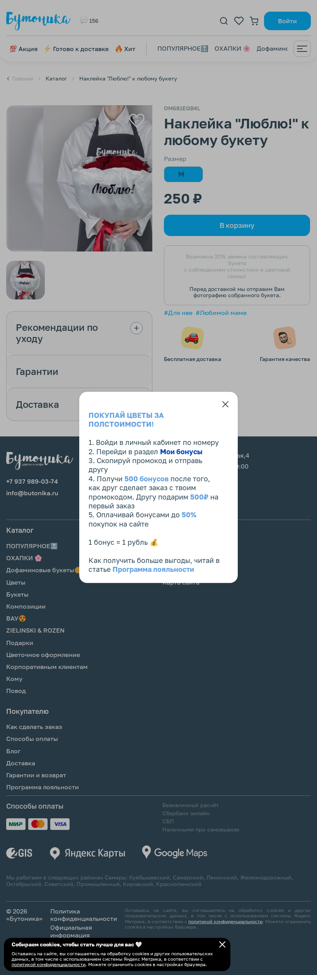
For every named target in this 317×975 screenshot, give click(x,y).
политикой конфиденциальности (48, 964)
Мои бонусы (181, 451)
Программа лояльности (153, 569)
